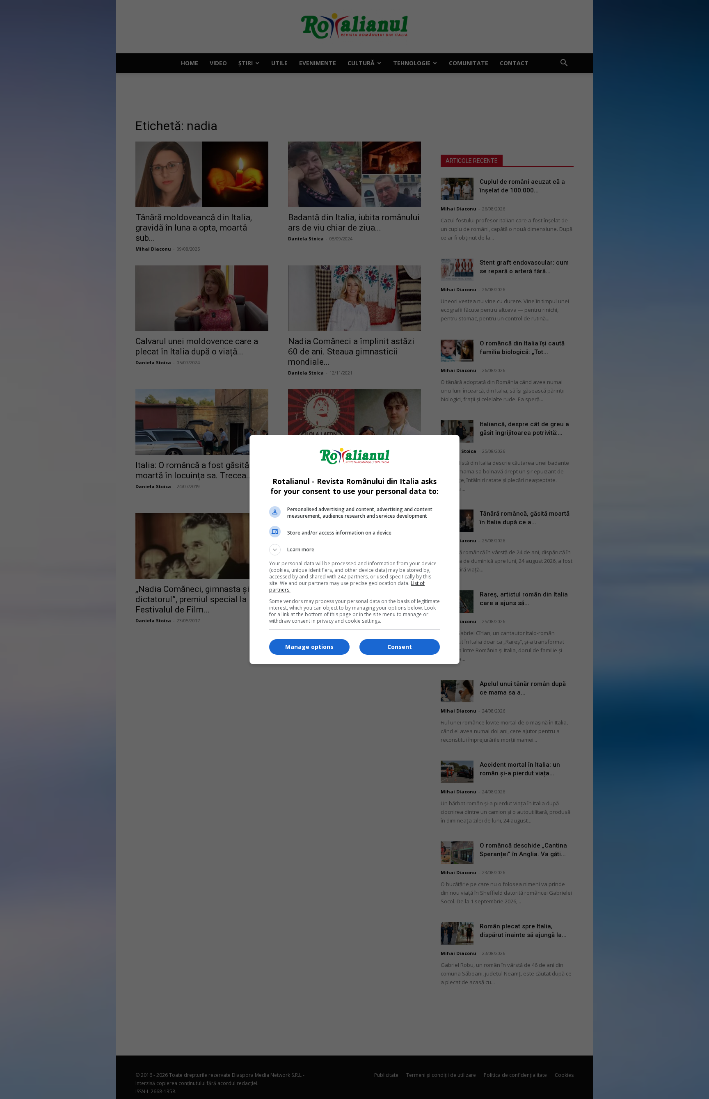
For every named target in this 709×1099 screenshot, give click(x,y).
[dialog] (354, 549)
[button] (354, 549)
